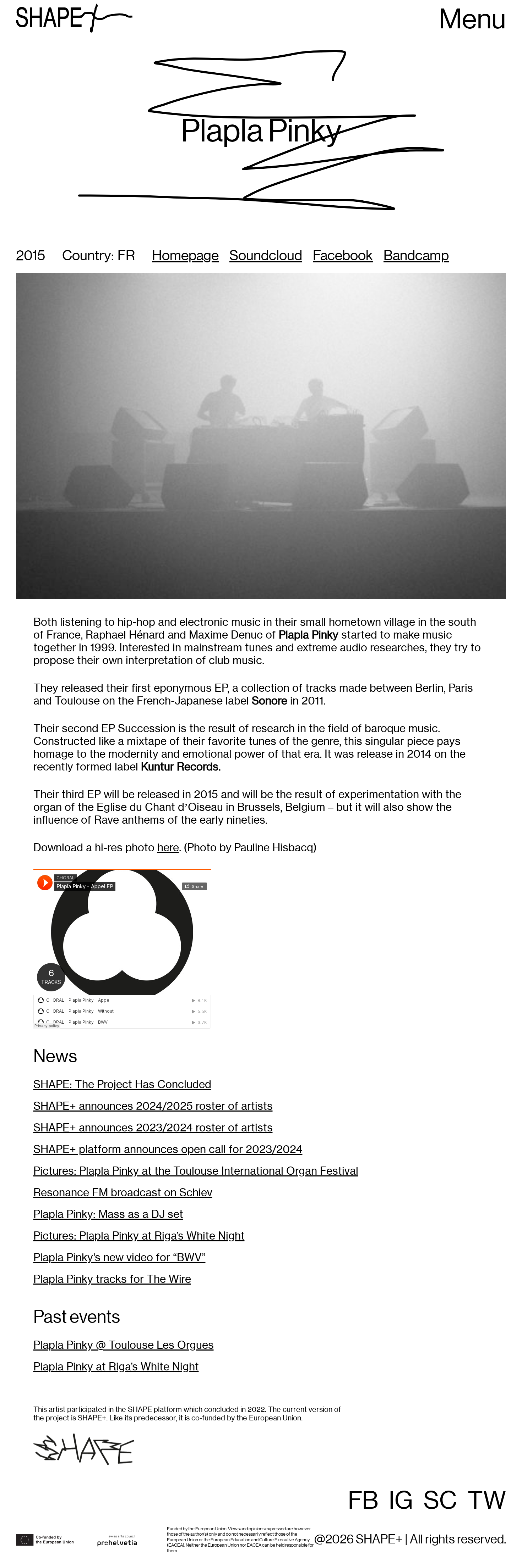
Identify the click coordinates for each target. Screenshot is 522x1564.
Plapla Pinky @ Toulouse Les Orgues (123, 1345)
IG (401, 1501)
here (168, 847)
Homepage (185, 256)
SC (440, 1501)
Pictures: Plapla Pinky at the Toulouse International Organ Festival (195, 1171)
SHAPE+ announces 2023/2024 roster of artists (153, 1127)
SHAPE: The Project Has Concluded (122, 1084)
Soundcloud (265, 256)
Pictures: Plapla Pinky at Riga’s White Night (139, 1235)
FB (363, 1501)
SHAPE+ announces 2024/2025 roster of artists (153, 1106)
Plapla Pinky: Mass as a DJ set (108, 1214)
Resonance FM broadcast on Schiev (122, 1192)
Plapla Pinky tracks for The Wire (112, 1279)
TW (487, 1501)
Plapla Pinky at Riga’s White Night (116, 1366)
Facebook (343, 256)
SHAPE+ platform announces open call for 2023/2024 (168, 1149)
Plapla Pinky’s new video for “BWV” (119, 1257)
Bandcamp (416, 256)
